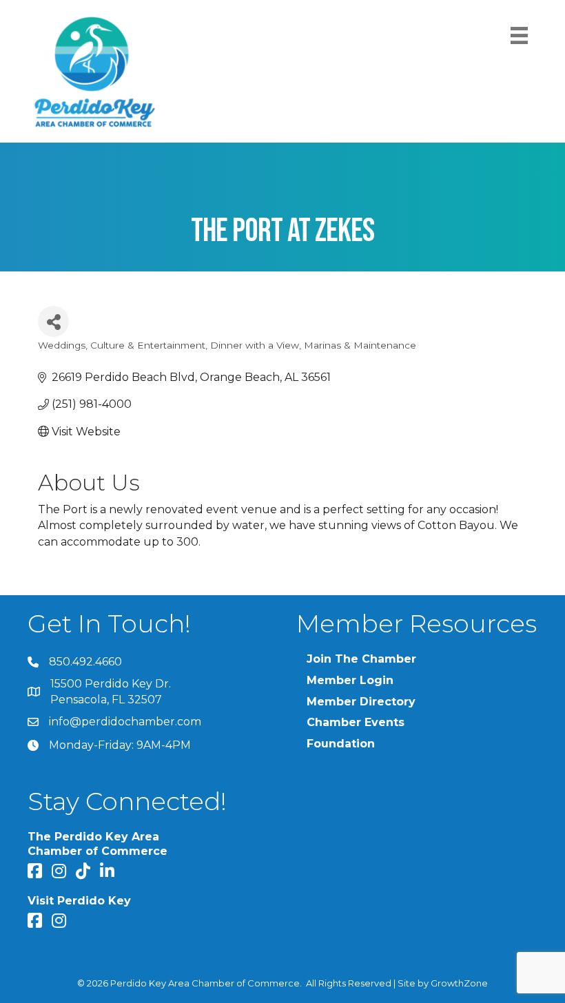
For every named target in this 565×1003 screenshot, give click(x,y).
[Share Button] (53, 321)
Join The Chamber (361, 658)
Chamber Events (355, 722)
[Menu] (519, 35)
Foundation (341, 743)
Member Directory (361, 701)
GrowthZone (459, 983)
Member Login (350, 680)
